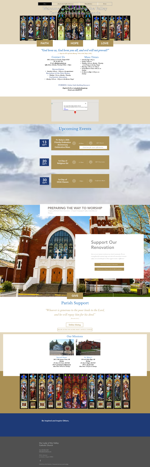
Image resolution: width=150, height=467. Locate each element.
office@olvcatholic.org (60, 63)
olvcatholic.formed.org (80, 88)
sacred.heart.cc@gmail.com (63, 364)
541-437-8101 (90, 364)
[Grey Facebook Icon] (40, 461)
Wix (67, 464)
